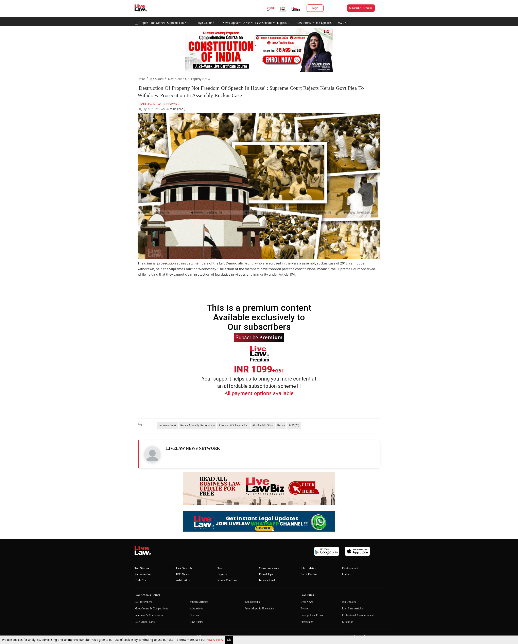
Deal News (306, 601)
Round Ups (266, 574)
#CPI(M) (294, 425)
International (267, 580)
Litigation (347, 621)
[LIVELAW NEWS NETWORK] (152, 454)
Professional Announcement (358, 615)
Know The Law (227, 580)
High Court (142, 580)
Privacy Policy (215, 639)
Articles (248, 22)
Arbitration (183, 580)
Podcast (346, 574)
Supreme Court (176, 22)
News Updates (231, 22)
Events (304, 608)
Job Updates (323, 22)
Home (141, 78)
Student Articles (199, 601)
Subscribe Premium (361, 8)
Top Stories (157, 22)
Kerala (281, 425)
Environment (350, 568)
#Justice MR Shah (263, 425)
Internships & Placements (259, 608)
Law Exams (196, 621)
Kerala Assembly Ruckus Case (197, 425)
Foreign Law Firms (311, 615)
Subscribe (259, 337)
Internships (306, 621)
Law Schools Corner (147, 594)
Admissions (196, 608)
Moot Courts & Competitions (151, 608)
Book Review (308, 574)
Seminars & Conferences (149, 615)
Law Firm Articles (352, 608)
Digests (282, 22)
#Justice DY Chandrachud (233, 425)
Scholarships (252, 601)
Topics (144, 22)
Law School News (145, 621)
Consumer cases (269, 568)
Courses (194, 615)
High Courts (204, 22)
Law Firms (304, 22)
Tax (220, 568)
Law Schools (263, 22)
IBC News (182, 574)
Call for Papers (143, 601)
